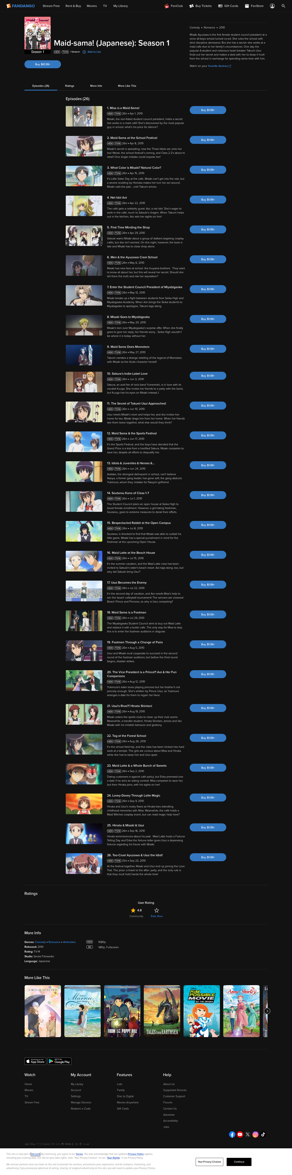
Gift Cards (123, 1108)
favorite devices (218, 66)
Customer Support (174, 1096)
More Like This (127, 86)
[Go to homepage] (21, 6)
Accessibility (170, 1120)
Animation (69, 942)
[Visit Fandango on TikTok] (263, 1134)
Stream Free (32, 1102)
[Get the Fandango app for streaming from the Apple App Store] (35, 1061)
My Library (77, 1084)
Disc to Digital (125, 1096)
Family (121, 1090)
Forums (167, 1102)
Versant (35, 1154)
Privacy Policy (136, 1154)
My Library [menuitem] (120, 6)
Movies (29, 1090)
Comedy (40, 942)
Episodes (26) (40, 86)
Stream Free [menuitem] (51, 6)
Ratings (69, 86)
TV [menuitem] (105, 6)
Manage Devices (81, 1102)
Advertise (169, 1114)
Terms (79, 1154)
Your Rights (113, 1157)
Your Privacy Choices (209, 1161)
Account (76, 1090)
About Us (169, 1084)
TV (26, 1096)
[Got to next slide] (267, 1011)
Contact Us (170, 1108)
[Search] (283, 6)
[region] (146, 1161)
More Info (96, 86)
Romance (54, 942)
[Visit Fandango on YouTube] (240, 1134)
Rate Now (157, 916)
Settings (76, 1096)
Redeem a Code (81, 1108)
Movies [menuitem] (92, 6)
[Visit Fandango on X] (247, 1134)
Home (28, 1084)
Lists (119, 1084)
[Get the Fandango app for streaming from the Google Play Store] (59, 1061)
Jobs (166, 1127)
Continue (239, 1161)
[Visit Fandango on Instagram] (255, 1134)
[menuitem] (228, 6)
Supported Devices (175, 1090)
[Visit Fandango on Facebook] (232, 1134)
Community (136, 916)
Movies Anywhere (128, 1102)
